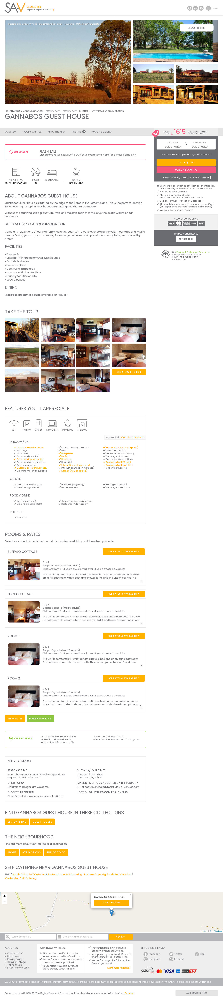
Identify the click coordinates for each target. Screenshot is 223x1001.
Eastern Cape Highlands (75, 111)
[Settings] (201, 8)
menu (209, 8)
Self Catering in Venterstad (86, 24)
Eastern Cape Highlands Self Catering (107, 874)
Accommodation (33, 111)
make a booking (40, 718)
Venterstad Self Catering (21, 878)
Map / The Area (56, 131)
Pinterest (179, 959)
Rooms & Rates (32, 131)
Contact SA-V (15, 953)
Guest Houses (42, 821)
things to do (56, 852)
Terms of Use (14, 965)
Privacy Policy (15, 959)
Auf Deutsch (186, 239)
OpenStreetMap (216, 931)
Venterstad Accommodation (108, 111)
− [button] (4, 901)
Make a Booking (102, 131)
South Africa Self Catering (28, 874)
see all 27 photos (129, 372)
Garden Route (87, 206)
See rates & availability (123, 551)
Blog (202, 954)
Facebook (154, 954)
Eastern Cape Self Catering (65, 874)
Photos (76, 131)
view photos (196, 28)
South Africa (13, 111)
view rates (15, 718)
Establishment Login (18, 967)
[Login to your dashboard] (195, 8)
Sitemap (129, 993)
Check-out (199, 143)
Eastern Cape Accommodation (25, 24)
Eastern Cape (53, 111)
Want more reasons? (118, 967)
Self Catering (17, 821)
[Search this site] (189, 8)
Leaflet (203, 931)
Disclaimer (13, 956)
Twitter (178, 954)
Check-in (172, 143)
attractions (31, 852)
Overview (10, 131)
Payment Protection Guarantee (186, 200)
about (12, 852)
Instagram (154, 959)
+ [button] (4, 896)
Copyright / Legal (16, 962)
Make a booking (111, 902)
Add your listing (196, 993)
